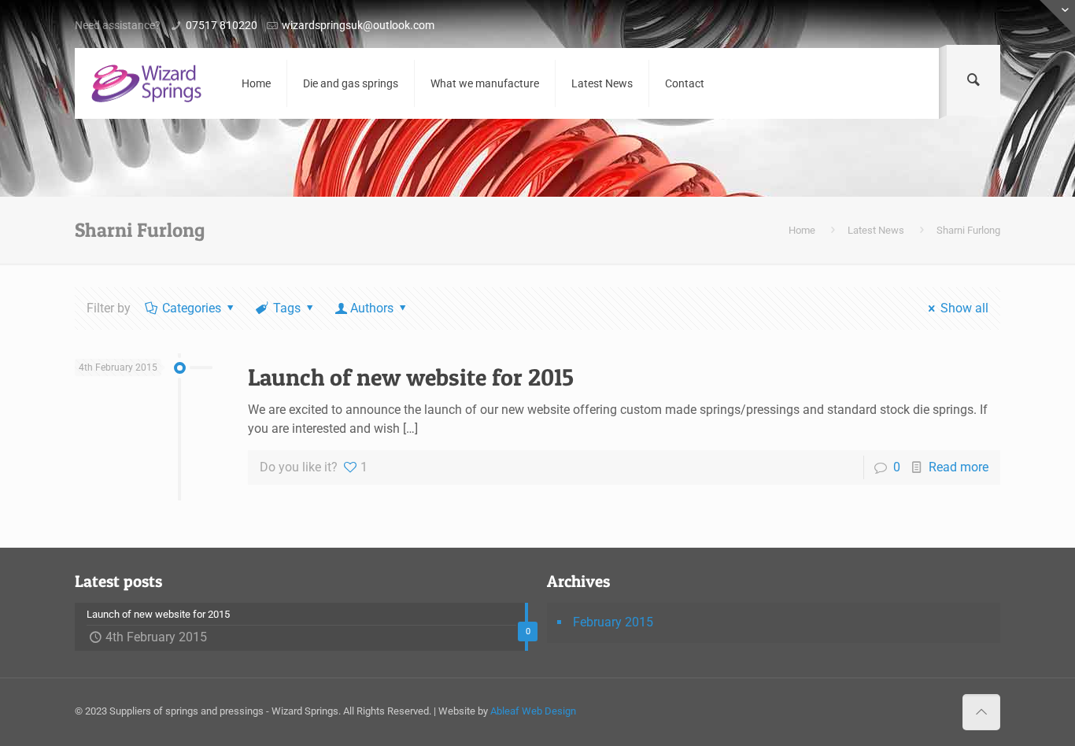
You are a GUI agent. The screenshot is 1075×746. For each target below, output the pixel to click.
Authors (371, 308)
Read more (958, 467)
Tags (287, 308)
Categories (191, 308)
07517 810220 (221, 25)
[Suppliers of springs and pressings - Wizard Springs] (146, 83)
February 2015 (613, 622)
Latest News (876, 230)
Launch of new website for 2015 (411, 377)
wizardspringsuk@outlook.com (358, 25)
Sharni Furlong (968, 230)
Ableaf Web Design (533, 711)
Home (802, 230)
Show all (964, 308)
